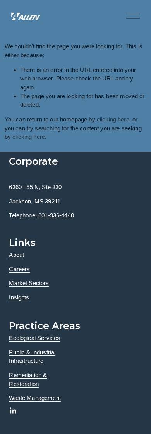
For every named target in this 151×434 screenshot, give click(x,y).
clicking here (113, 119)
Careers (19, 269)
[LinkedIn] (13, 411)
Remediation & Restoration (28, 379)
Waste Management (34, 398)
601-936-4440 (56, 215)
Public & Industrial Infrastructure (32, 356)
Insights (19, 297)
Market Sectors (29, 283)
